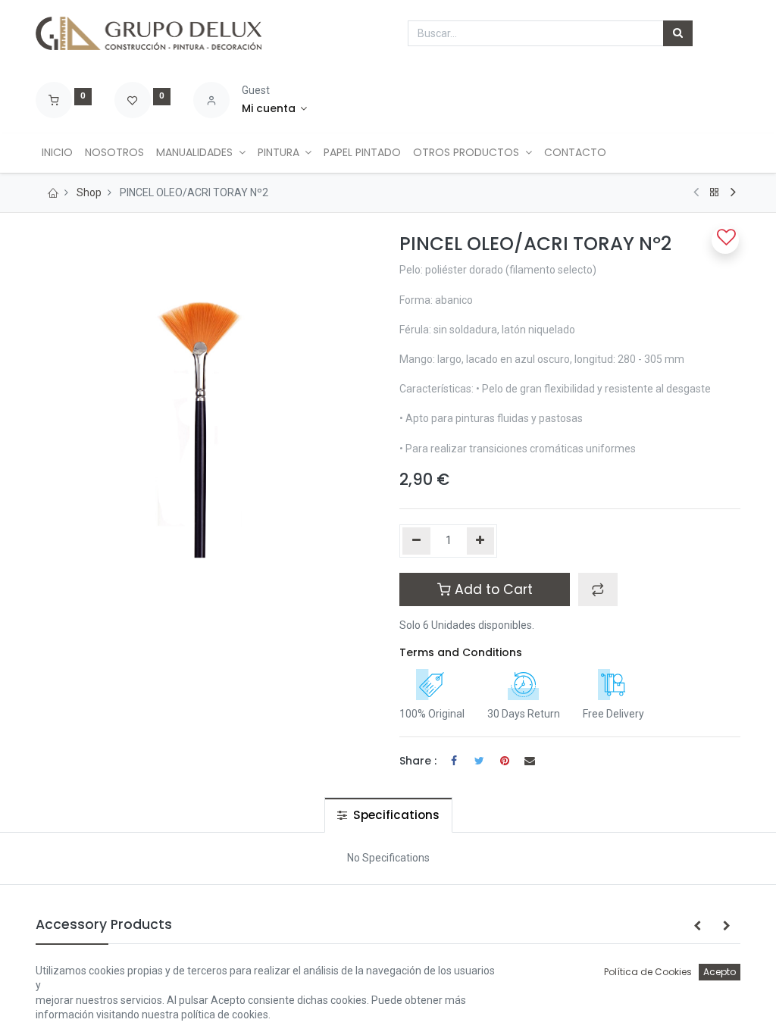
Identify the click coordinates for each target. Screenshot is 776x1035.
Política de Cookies (648, 971)
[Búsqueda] (678, 33)
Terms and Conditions (460, 652)
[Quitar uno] (416, 541)
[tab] (388, 815)
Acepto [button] (719, 971)
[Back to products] (715, 192)
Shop (89, 192)
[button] (598, 589)
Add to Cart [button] (492, 589)
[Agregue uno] (481, 541)
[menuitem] (57, 153)
